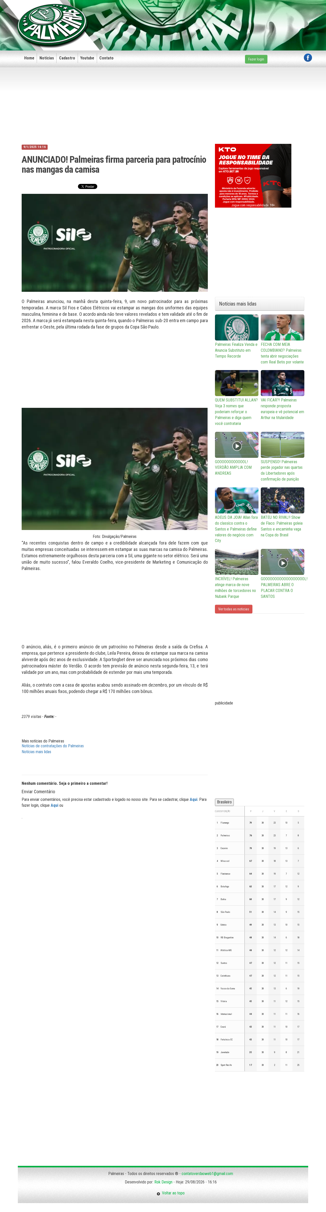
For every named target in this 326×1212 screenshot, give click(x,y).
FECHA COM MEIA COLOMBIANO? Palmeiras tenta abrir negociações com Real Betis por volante (282, 353)
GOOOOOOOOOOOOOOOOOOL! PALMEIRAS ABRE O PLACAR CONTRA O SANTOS (282, 587)
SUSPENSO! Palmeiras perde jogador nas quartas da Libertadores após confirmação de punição (282, 470)
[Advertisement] (219, 17)
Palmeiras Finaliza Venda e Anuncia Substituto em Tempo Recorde (236, 350)
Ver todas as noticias (233, 609)
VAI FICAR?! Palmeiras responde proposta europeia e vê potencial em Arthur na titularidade (282, 409)
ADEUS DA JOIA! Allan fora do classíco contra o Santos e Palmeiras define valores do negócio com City (236, 529)
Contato (106, 58)
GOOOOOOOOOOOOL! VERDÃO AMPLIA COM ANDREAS (233, 467)
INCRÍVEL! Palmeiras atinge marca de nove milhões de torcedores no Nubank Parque (235, 587)
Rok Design (163, 1182)
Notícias (46, 58)
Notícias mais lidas (36, 751)
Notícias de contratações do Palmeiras (53, 745)
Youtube (87, 58)
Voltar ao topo (172, 1193)
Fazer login (256, 59)
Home (29, 58)
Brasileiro (224, 802)
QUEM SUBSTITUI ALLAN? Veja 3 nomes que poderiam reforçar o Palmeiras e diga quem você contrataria (236, 412)
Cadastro (67, 58)
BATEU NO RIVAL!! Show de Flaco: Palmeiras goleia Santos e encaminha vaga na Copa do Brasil (282, 526)
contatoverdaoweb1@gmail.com (207, 1173)
